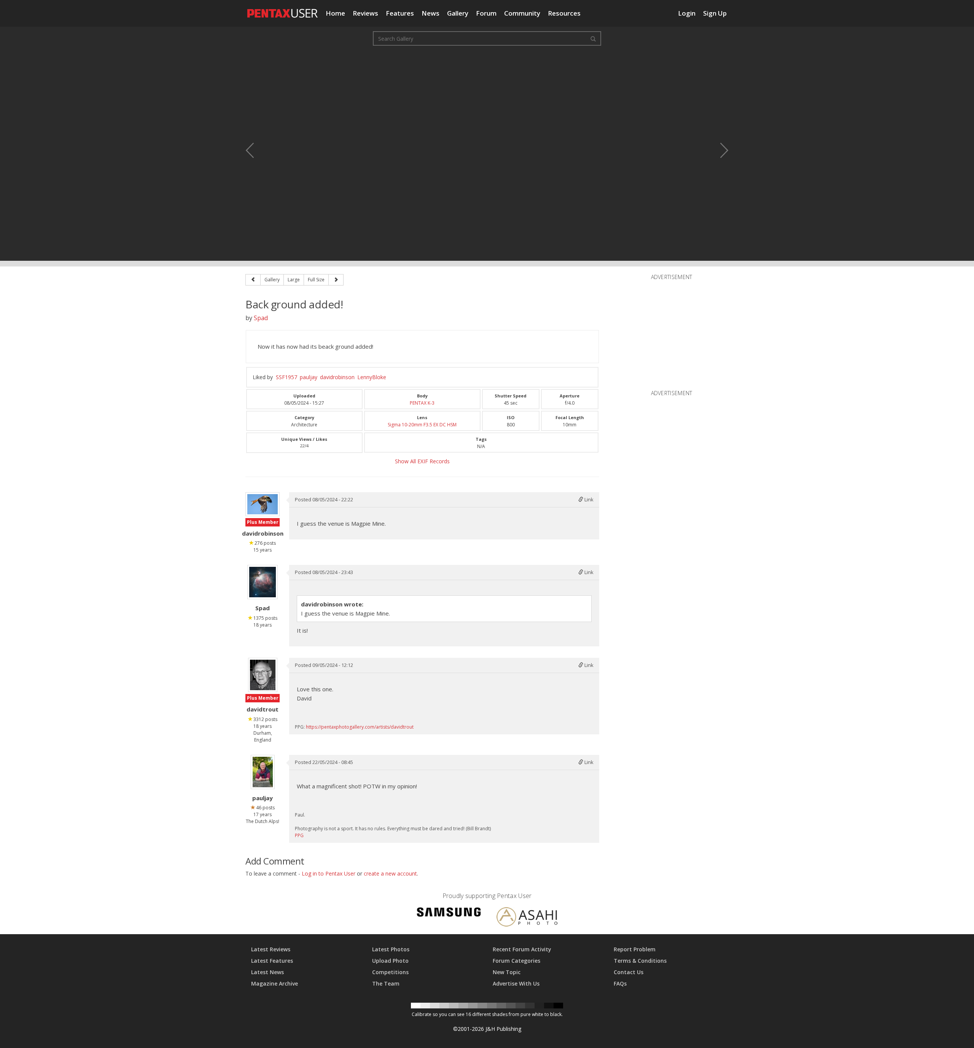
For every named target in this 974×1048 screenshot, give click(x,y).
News (430, 13)
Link (588, 499)
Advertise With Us (516, 983)
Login (686, 13)
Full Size (316, 279)
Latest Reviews (270, 949)
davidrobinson (337, 377)
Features (400, 13)
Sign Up (715, 13)
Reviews (365, 13)
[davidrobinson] (262, 504)
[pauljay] (263, 772)
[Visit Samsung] (449, 913)
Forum (486, 13)
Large (294, 279)
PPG (299, 835)
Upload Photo (390, 960)
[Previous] (253, 280)
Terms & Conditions (640, 960)
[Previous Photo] (254, 150)
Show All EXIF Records (422, 461)
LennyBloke (371, 377)
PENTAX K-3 (422, 403)
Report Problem (635, 949)
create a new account (390, 873)
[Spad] (262, 582)
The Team (385, 983)
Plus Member (263, 522)
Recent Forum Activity (522, 949)
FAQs (620, 983)
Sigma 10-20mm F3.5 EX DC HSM (422, 424)
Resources (564, 13)
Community (522, 13)
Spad (261, 318)
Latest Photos (390, 949)
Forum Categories (516, 960)
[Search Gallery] (593, 38)
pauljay (308, 377)
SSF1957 (286, 377)
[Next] (336, 280)
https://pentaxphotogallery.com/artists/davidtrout (360, 727)
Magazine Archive (274, 983)
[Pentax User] (283, 9)
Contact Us (628, 972)
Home (335, 13)
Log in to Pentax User (328, 873)
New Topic (506, 972)
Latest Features (272, 960)
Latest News (267, 972)
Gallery (457, 13)
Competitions (390, 972)
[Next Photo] (719, 150)
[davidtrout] (262, 675)
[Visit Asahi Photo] (527, 918)
